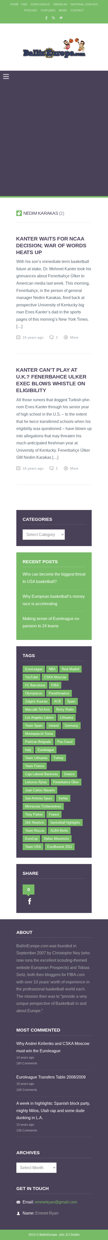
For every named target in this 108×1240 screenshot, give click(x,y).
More (63, 10)
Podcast (30, 10)
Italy (28, 750)
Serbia (63, 798)
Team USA (33, 847)
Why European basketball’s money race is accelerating (54, 600)
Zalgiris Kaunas (36, 701)
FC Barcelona (35, 685)
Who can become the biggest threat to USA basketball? (54, 578)
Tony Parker (34, 814)
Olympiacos (33, 693)
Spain (71, 701)
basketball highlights (65, 822)
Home (14, 4)
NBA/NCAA (60, 4)
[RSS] (53, 17)
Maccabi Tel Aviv (37, 709)
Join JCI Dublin (69, 1234)
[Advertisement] (54, 139)
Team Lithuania (36, 758)
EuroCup (31, 839)
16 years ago (33, 337)
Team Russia (34, 830)
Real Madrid (70, 669)
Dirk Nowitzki (34, 822)
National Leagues (84, 4)
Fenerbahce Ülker (66, 782)
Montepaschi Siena (39, 734)
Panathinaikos (59, 693)
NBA (52, 669)
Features (48, 10)
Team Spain (33, 725)
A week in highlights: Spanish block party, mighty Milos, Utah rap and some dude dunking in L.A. (53, 1110)
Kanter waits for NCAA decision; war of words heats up (51, 245)
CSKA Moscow (55, 677)
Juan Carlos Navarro (40, 790)
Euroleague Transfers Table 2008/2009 (51, 1077)
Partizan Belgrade (38, 742)
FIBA (24, 4)
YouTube (31, 677)
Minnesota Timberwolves (43, 806)
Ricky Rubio (65, 709)
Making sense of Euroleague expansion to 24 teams (51, 622)
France (54, 814)
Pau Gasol (65, 742)
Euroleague (46, 750)
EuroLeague (40, 4)
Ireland (54, 725)
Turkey (58, 758)
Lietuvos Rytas (36, 782)
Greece (69, 774)
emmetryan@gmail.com (56, 1202)
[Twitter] (61, 17)
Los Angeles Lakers (39, 717)
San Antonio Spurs (38, 798)
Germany (71, 725)
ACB (57, 701)
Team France (34, 766)
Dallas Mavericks (56, 839)
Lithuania (66, 717)
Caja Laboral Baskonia (41, 774)
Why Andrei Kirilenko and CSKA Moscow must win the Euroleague (52, 1047)
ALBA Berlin (59, 830)
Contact (77, 10)
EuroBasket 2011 (59, 847)
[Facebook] (46, 17)
